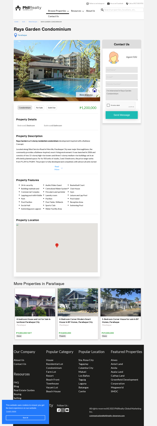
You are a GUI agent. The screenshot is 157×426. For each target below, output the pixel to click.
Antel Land (117, 363)
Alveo (114, 359)
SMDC (114, 391)
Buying (17, 394)
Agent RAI (131, 57)
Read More (56, 167)
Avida (114, 367)
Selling (17, 398)
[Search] (103, 10)
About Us (90, 11)
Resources (76, 11)
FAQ (16, 382)
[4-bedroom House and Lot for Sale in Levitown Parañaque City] (35, 308)
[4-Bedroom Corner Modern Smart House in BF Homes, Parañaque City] (78, 303)
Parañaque (33, 22)
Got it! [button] (25, 418)
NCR (23, 22)
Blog (16, 386)
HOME (16, 22)
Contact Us (53, 16)
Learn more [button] (11, 411)
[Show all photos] (57, 68)
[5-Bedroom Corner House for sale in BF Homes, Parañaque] (120, 303)
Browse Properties (57, 11)
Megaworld (117, 387)
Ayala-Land (117, 371)
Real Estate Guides (24, 390)
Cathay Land (117, 375)
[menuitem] (57, 11)
